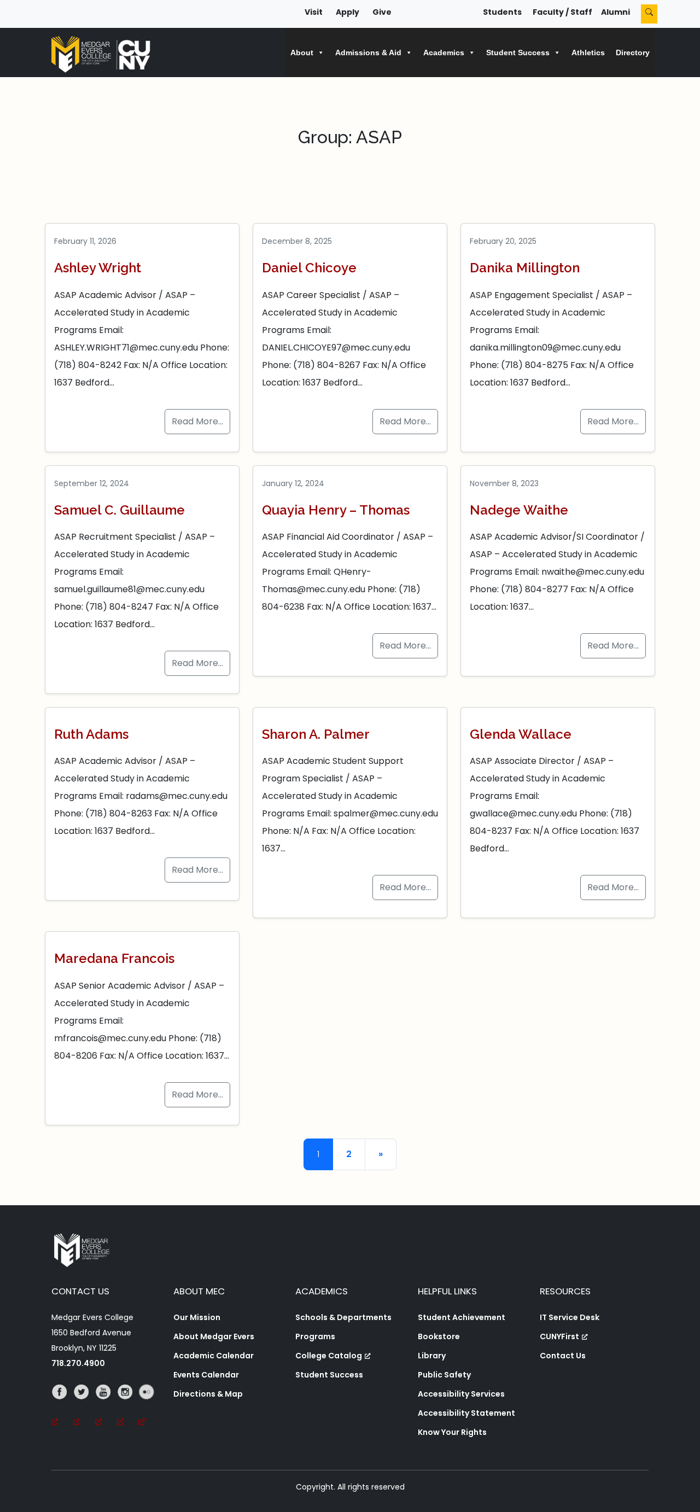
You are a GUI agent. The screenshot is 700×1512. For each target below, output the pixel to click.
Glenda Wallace (520, 734)
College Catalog (328, 1355)
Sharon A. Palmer (316, 734)
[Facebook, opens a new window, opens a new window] (62, 1407)
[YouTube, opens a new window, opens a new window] (106, 1407)
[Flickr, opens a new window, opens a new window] (149, 1407)
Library (432, 1355)
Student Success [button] (518, 52)
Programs (315, 1336)
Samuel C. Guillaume (119, 510)
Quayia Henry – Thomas (336, 510)
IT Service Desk (569, 1317)
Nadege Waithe (519, 510)
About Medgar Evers (213, 1336)
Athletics (588, 52)
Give (382, 12)
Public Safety (444, 1374)
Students (502, 12)
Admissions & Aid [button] (368, 52)
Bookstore (439, 1336)
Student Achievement (461, 1317)
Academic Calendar (213, 1355)
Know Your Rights (452, 1432)
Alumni (615, 12)
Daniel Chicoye (309, 268)
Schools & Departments (343, 1317)
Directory (633, 52)
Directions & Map (208, 1393)
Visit (314, 12)
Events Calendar (206, 1374)
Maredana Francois (114, 958)
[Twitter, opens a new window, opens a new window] (84, 1407)
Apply (347, 12)
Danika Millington (525, 268)
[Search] (649, 14)
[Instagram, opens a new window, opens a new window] (128, 1407)
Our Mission (196, 1317)
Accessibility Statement (466, 1413)
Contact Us (563, 1355)
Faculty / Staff (562, 12)
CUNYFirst (559, 1336)
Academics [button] (443, 52)
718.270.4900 (78, 1363)
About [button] (301, 52)
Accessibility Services (461, 1393)
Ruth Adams (91, 734)
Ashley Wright (97, 268)
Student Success (329, 1374)
